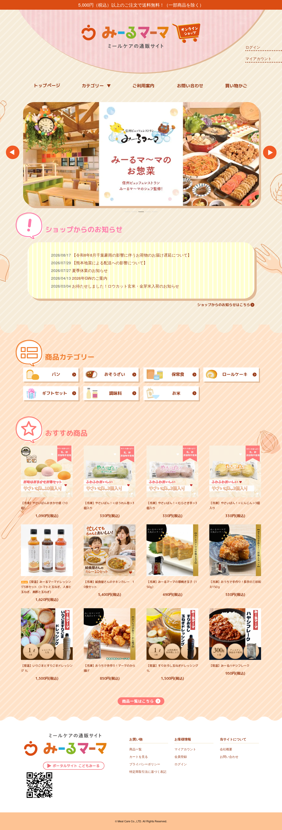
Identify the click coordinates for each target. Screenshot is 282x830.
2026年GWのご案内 (89, 278)
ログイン (252, 47)
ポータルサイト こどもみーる (76, 765)
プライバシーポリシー (144, 764)
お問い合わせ (190, 86)
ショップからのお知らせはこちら (223, 304)
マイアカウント (258, 58)
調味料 (115, 393)
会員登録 (180, 756)
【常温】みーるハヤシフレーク (229, 666)
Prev (12, 152)
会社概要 (226, 749)
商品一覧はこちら (138, 701)
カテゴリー (93, 86)
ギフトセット (54, 393)
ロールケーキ (234, 374)
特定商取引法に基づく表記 (147, 771)
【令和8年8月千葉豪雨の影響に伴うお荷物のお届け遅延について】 (131, 255)
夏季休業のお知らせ (90, 270)
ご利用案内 (143, 86)
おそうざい (114, 374)
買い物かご (236, 86)
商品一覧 (135, 749)
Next (269, 152)
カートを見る (138, 756)
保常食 (178, 374)
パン (56, 374)
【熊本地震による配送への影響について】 (109, 262)
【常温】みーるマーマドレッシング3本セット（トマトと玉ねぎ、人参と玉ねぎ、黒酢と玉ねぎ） (46, 587)
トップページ (47, 85)
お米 (176, 393)
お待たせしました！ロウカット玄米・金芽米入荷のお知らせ (125, 286)
